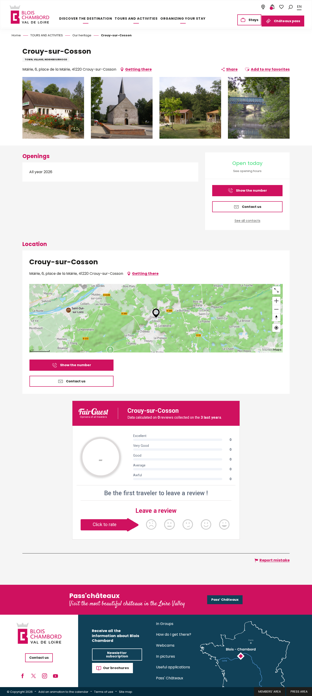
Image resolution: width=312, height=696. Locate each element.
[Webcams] (263, 7)
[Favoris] (281, 7)
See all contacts (247, 220)
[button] (290, 7)
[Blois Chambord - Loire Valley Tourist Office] (29, 14)
